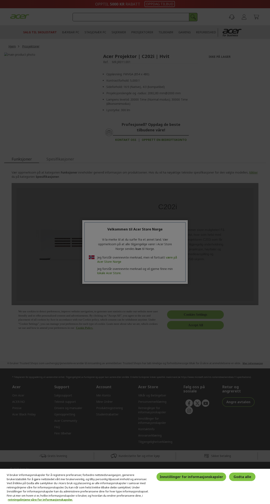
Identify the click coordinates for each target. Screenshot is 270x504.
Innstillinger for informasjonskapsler (191, 476)
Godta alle (242, 476)
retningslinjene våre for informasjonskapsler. (40, 499)
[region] (135, 486)
